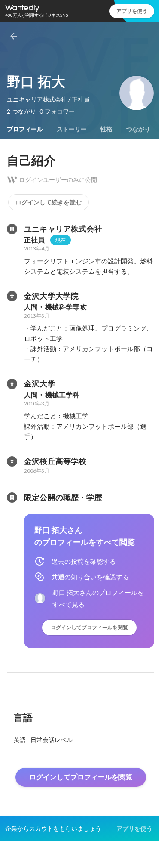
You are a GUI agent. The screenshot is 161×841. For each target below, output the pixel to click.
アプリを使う (131, 11)
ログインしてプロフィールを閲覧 (89, 627)
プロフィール (25, 129)
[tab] (25, 129)
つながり (138, 129)
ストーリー (72, 129)
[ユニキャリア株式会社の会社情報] (12, 229)
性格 (106, 129)
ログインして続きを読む (48, 202)
